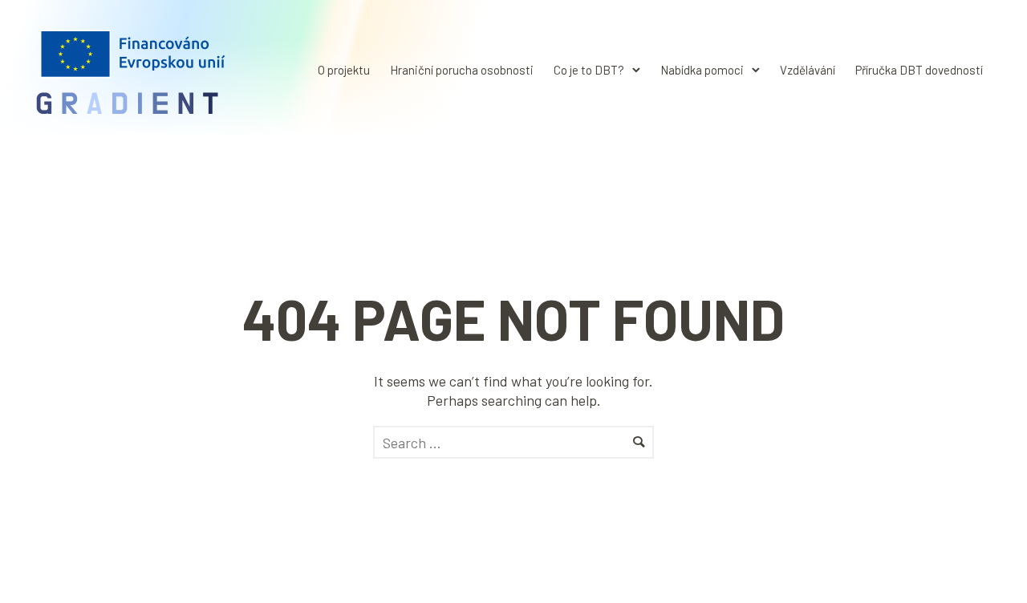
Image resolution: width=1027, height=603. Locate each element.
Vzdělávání (807, 70)
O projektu (344, 70)
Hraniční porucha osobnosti (462, 70)
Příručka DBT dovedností (919, 70)
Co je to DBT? (589, 70)
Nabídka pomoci (702, 70)
